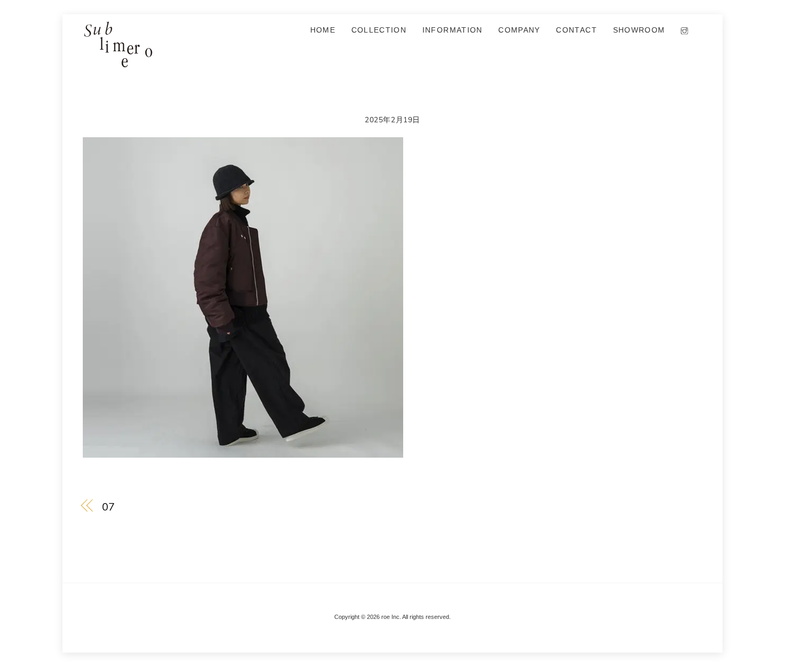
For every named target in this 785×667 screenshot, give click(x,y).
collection (379, 30)
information (452, 30)
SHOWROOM (639, 30)
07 (108, 506)
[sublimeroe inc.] (117, 62)
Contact (576, 30)
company (519, 30)
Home (322, 30)
